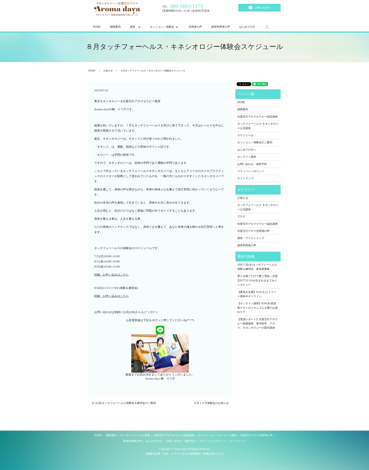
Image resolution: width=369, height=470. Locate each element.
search (267, 27)
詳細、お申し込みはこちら (111, 274)
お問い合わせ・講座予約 (252, 164)
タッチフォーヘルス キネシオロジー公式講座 (257, 125)
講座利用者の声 (220, 26)
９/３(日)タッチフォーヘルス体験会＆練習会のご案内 (123, 403)
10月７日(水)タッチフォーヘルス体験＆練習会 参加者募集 (257, 266)
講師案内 (115, 26)
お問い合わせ (262, 7)
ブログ (241, 216)
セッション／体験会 (162, 26)
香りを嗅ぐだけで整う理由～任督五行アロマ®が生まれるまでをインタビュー (257, 280)
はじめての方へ (246, 149)
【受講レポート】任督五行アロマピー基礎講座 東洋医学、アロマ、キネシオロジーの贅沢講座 (257, 323)
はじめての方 (247, 26)
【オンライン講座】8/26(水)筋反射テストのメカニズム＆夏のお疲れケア (257, 307)
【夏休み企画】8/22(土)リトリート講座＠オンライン (256, 294)
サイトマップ (245, 178)
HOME (97, 26)
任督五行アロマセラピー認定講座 (257, 116)
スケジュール (245, 135)
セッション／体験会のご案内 (254, 142)
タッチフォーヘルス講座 (135, 435)
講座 (132, 26)
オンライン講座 (246, 156)
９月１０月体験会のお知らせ (211, 403)
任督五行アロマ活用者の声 (253, 231)
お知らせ (108, 70)
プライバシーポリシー (250, 171)
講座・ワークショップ (250, 238)
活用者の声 (195, 26)
